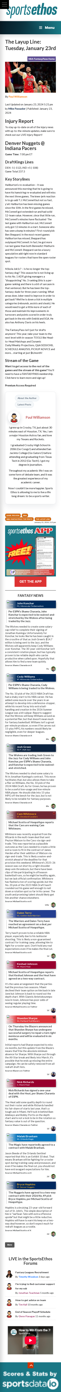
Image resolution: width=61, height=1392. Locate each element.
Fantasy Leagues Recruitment (32, 1272)
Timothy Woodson (28, 1276)
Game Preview (12, 515)
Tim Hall (22, 1304)
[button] (4, 4)
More (9, 1245)
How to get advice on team (30, 1300)
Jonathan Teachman (29, 1293)
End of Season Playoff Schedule (32, 1311)
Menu (50, 28)
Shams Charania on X (22, 665)
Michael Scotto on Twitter (25, 1006)
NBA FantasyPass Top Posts (19, 519)
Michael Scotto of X (22, 1230)
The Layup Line (43, 519)
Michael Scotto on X (22, 901)
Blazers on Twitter (21, 1070)
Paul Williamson (18, 96)
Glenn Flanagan (26, 1316)
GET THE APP (30, 582)
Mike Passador (16, 108)
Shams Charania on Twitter (25, 1125)
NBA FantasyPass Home (41, 59)
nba (25, 515)
